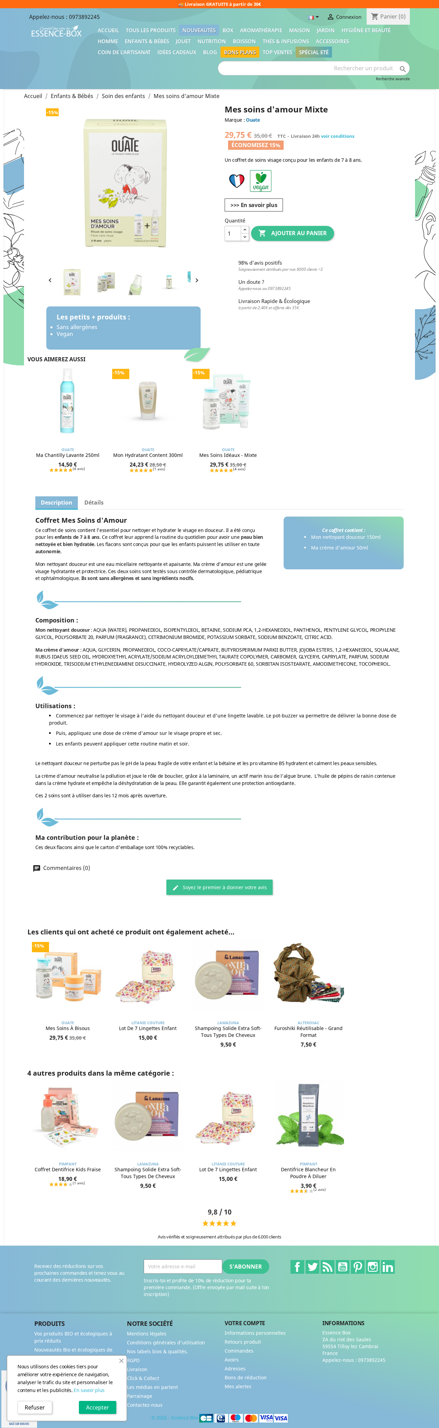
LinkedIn (388, 1267)
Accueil (108, 30)
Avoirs (232, 1359)
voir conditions (337, 136)
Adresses (235, 1368)
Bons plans (240, 52)
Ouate (253, 120)
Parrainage (139, 1396)
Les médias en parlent (152, 1387)
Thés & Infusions (286, 41)
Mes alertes (238, 1386)
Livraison (137, 1369)
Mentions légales (146, 1333)
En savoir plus (89, 1390)
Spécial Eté (314, 52)
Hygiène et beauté (366, 30)
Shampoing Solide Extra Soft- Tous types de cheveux (228, 1031)
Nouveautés (199, 30)
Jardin (326, 30)
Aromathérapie (261, 30)
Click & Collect (143, 1378)
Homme (108, 41)
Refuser (35, 1407)
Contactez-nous (145, 1405)
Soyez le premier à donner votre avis (224, 887)
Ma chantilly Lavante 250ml (67, 455)
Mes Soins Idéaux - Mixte (228, 455)
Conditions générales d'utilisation (166, 1342)
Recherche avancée (393, 78)
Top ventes (277, 52)
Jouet (183, 41)
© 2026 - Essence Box (175, 1417)
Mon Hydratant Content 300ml (148, 455)
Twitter (312, 1267)
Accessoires (332, 41)
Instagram (373, 1267)
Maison (299, 30)
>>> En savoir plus (253, 205)
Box (228, 30)
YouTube (342, 1267)
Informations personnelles (255, 1333)
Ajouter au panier (292, 233)
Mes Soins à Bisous (68, 1028)
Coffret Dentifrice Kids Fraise (68, 1169)
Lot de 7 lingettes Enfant (148, 1028)
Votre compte (245, 1323)
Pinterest (358, 1267)
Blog (210, 52)
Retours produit (243, 1342)
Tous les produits (151, 30)
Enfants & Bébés (147, 41)
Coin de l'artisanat (124, 52)
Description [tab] (56, 502)
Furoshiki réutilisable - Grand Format (308, 1031)
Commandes (239, 1350)
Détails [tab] (94, 502)
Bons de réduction (246, 1377)
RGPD (133, 1360)
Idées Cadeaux (176, 52)
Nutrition (212, 41)
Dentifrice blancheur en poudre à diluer (308, 1172)
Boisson (244, 41)
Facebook (297, 1267)
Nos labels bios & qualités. (157, 1351)
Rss (327, 1267)
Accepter (97, 1407)
